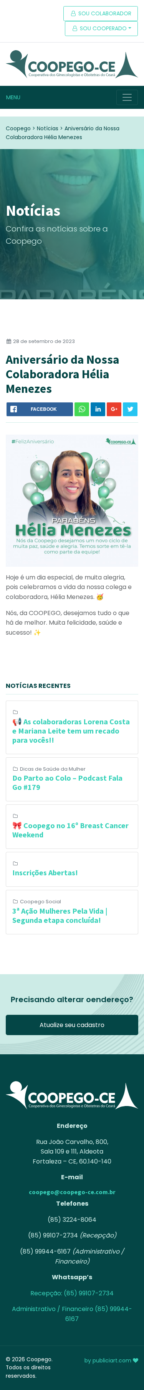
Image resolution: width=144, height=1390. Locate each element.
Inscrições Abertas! (45, 872)
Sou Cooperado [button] (102, 28)
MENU (13, 97)
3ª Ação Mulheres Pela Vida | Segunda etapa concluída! (60, 915)
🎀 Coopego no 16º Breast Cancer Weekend (70, 830)
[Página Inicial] (72, 64)
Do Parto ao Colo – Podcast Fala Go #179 (67, 782)
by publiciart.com (108, 1360)
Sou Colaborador (104, 13)
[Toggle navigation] (127, 97)
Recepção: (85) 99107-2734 (72, 1293)
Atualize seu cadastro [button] (72, 1025)
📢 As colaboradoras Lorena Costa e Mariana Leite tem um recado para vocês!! (71, 731)
